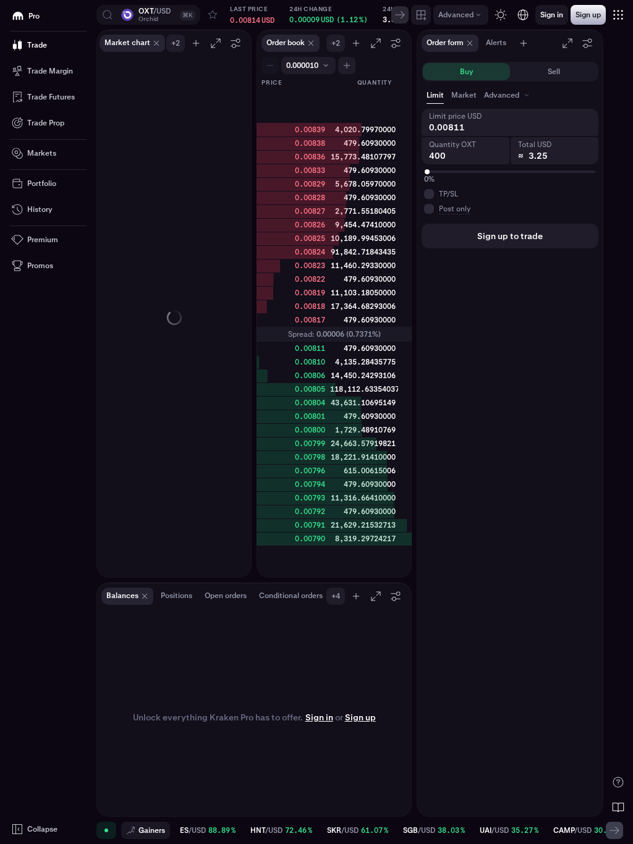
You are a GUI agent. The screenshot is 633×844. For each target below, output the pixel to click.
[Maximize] (215, 43)
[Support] (618, 782)
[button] (148, 15)
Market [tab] (464, 95)
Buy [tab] (467, 72)
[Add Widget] (421, 15)
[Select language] (523, 15)
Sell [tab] (554, 72)
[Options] (235, 43)
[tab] (508, 95)
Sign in (319, 717)
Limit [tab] (435, 95)
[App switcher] (618, 15)
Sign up (360, 717)
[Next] (400, 14)
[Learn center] (618, 807)
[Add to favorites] (213, 15)
